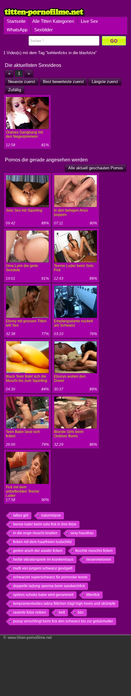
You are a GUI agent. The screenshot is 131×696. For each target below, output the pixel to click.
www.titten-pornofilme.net (30, 637)
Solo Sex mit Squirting (24, 210)
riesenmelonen (98, 559)
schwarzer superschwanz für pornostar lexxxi (50, 577)
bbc (81, 612)
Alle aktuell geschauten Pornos (95, 168)
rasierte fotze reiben (29, 612)
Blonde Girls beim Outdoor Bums (68, 434)
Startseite (16, 21)
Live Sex (89, 21)
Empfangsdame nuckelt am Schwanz (73, 323)
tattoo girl (20, 515)
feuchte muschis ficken (94, 551)
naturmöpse (51, 515)
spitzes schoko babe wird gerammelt (43, 595)
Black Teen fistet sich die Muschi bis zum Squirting (26, 378)
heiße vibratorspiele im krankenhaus (43, 559)
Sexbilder (43, 29)
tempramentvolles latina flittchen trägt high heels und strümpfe (64, 603)
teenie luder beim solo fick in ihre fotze (44, 524)
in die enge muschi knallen (35, 533)
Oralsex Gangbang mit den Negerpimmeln (24, 134)
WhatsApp (17, 29)
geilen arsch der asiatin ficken (37, 551)
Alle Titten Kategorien (53, 21)
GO (114, 40)
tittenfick (93, 595)
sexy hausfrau (82, 533)
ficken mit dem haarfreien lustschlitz (42, 542)
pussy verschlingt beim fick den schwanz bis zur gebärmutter (63, 621)
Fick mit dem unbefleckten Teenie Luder (22, 491)
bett (62, 612)
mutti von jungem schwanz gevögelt (42, 568)
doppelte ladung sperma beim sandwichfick (49, 586)
